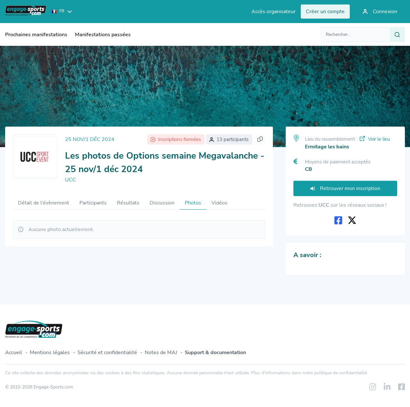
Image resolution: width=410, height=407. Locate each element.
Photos (193, 202)
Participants (93, 202)
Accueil (13, 352)
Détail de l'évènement (43, 202)
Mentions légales (50, 352)
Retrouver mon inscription (350, 188)
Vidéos (219, 202)
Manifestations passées (103, 34)
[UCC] (35, 156)
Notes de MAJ (161, 352)
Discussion (162, 202)
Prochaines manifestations (36, 34)
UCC (70, 179)
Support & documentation (215, 352)
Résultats (128, 202)
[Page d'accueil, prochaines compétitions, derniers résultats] (25, 11)
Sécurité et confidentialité (107, 352)
